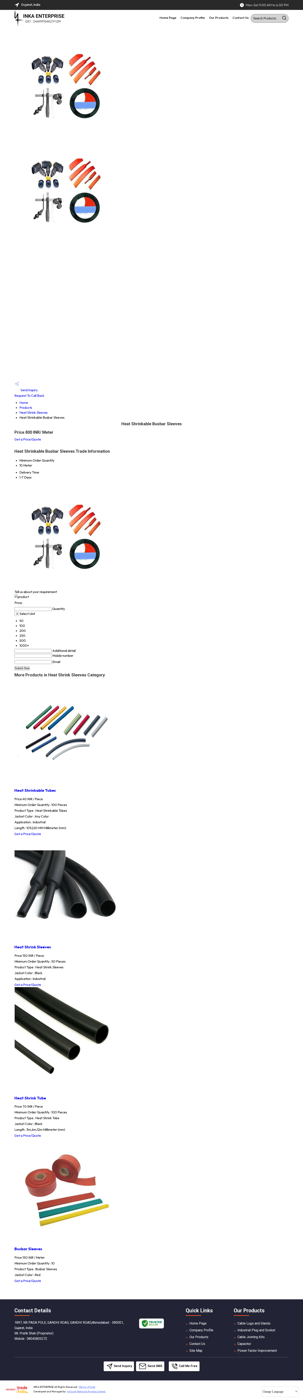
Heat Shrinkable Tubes (35, 790)
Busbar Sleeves (28, 1248)
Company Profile (193, 18)
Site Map (195, 1351)
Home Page (168, 18)
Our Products (218, 18)
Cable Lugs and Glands (253, 1323)
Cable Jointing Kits (251, 1337)
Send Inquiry (29, 390)
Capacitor (244, 1344)
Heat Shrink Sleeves (33, 412)
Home (23, 403)
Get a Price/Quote (27, 439)
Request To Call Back (29, 395)
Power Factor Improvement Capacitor (257, 1352)
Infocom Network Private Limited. (86, 1391)
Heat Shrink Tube (30, 1097)
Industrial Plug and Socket (256, 1330)
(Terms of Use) (87, 1386)
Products (25, 407)
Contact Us (241, 18)
